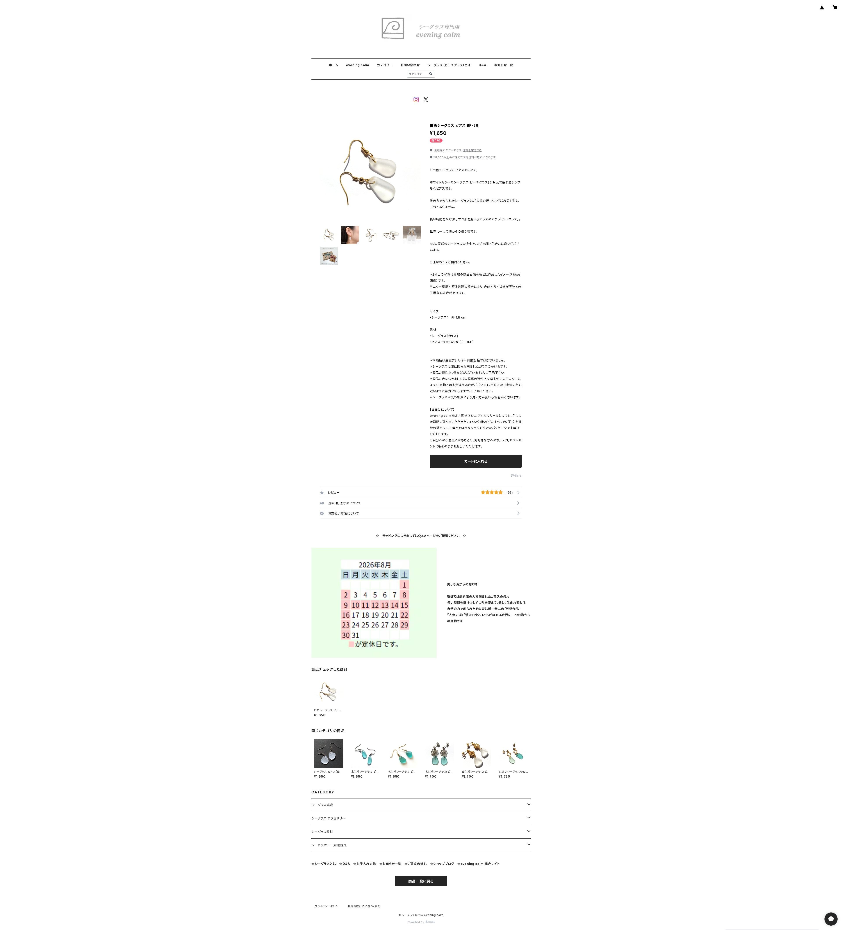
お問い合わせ (410, 65)
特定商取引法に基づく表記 (364, 906)
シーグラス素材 (322, 832)
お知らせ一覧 (503, 65)
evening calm (357, 65)
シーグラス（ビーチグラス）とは (449, 65)
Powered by (416, 922)
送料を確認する (472, 150)
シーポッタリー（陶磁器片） (329, 845)
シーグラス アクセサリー (328, 818)
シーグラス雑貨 (322, 805)
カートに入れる (475, 461)
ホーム (333, 65)
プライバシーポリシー (328, 906)
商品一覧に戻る (421, 881)
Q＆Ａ (482, 65)
